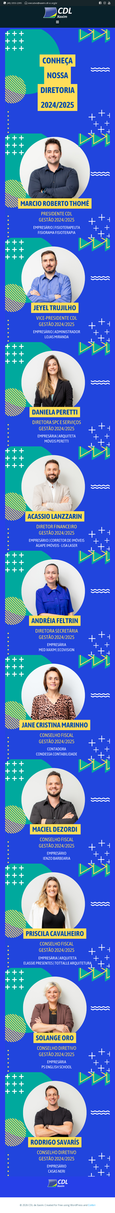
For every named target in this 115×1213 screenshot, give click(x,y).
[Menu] (57, 22)
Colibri (91, 1205)
